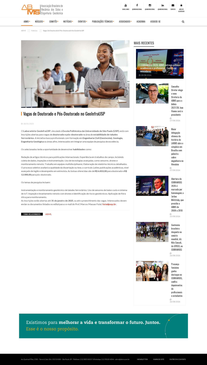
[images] (152, 102)
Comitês (53, 21)
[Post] (75, 74)
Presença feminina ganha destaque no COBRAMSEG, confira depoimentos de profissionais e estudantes (176, 279)
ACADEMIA (141, 21)
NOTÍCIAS (67, 21)
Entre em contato (178, 359)
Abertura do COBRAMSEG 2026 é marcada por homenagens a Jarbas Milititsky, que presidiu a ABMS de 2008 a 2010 (177, 194)
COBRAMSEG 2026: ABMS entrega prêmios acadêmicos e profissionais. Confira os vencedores (160, 68)
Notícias (34, 31)
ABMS (26, 21)
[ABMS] (42, 9)
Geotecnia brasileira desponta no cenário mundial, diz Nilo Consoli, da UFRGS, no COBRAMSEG (177, 237)
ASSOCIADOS (124, 21)
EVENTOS (82, 21)
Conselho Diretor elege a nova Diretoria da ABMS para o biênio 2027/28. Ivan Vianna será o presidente (177, 100)
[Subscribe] (183, 21)
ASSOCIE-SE (155, 21)
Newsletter (142, 359)
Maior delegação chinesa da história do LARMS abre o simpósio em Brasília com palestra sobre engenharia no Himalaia (177, 146)
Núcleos (39, 21)
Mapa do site (158, 359)
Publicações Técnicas (102, 21)
